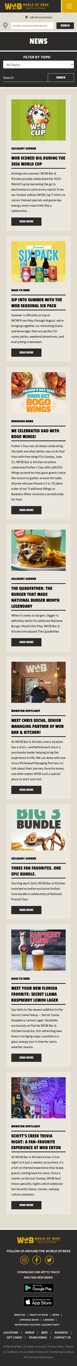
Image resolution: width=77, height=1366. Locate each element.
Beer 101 (19, 1314)
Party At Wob (39, 1314)
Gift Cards (14, 1337)
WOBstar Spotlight (25, 711)
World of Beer (14, 1346)
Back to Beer (20, 290)
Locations (10, 1332)
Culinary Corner (23, 148)
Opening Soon (29, 1319)
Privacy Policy (56, 1346)
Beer (44, 1332)
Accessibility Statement (34, 1351)
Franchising (38, 1337)
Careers (48, 1319)
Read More (26, 221)
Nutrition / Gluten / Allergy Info (37, 1324)
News (55, 1314)
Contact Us (62, 1337)
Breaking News (22, 421)
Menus (29, 1332)
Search (65, 25)
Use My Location (41, 17)
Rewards (61, 1332)
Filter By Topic (37, 57)
